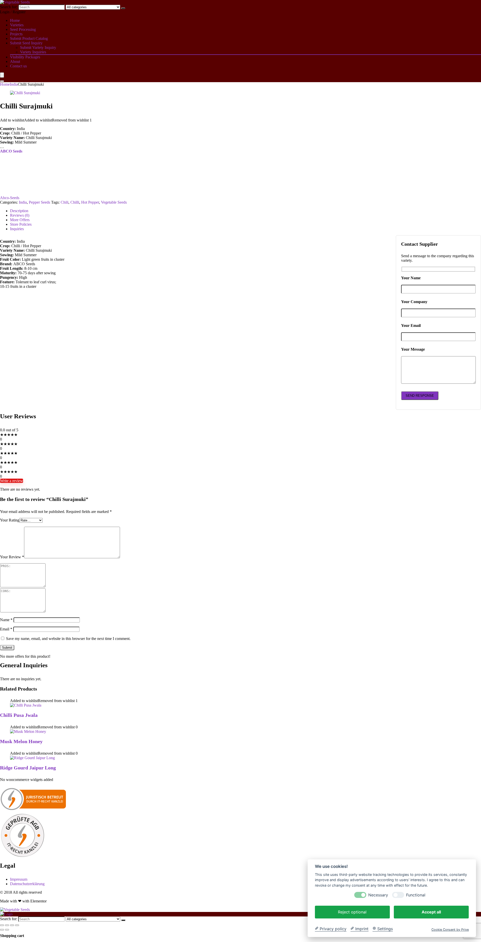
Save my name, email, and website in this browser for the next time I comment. (68, 638)
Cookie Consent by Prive (450, 929)
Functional (415, 894)
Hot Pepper (90, 202)
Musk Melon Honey (21, 741)
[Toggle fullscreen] (7, 925)
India (14, 84)
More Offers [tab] (20, 220)
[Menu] (2, 75)
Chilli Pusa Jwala (19, 715)
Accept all (431, 911)
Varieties (17, 25)
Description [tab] (19, 211)
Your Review (12, 557)
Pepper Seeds (39, 202)
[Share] (12, 925)
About (15, 61)
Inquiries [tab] (17, 229)
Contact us (18, 66)
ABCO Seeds (11, 151)
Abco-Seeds (9, 198)
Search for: (8, 7)
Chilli (74, 202)
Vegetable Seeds (114, 202)
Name (6, 620)
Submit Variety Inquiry (38, 47)
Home (15, 20)
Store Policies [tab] (21, 224)
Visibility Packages (25, 57)
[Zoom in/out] (2, 925)
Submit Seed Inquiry (26, 43)
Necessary (378, 894)
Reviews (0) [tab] (19, 215)
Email (6, 629)
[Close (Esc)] (17, 925)
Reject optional (352, 911)
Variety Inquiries (33, 52)
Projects (16, 34)
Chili (64, 202)
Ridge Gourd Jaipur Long (28, 767)
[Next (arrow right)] (7, 929)
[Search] (123, 8)
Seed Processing (23, 29)
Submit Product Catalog (29, 38)
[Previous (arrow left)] (2, 929)
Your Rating (9, 520)
